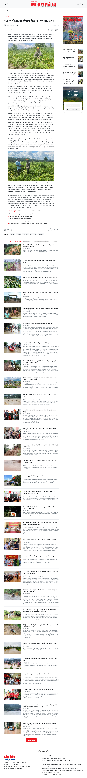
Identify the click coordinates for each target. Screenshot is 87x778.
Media (78, 10)
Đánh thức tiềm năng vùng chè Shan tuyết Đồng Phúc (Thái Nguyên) (69, 81)
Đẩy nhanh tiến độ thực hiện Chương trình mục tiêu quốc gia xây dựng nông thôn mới (40, 523)
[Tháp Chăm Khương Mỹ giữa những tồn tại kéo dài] (80, 51)
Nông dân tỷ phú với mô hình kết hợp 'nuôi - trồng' (21, 216)
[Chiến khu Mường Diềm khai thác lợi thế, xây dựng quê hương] (12, 544)
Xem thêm (31, 740)
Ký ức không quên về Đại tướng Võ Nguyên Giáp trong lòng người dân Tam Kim (40, 572)
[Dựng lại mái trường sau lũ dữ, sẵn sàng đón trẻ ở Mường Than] (12, 297)
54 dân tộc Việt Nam (14, 10)
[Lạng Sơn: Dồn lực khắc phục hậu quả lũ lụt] (12, 347)
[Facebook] (8, 30)
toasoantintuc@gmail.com (51, 768)
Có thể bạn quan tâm (13, 242)
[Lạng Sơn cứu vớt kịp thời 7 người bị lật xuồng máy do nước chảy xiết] (12, 465)
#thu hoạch (25, 234)
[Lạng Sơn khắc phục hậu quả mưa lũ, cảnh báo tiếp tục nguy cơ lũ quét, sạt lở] (12, 728)
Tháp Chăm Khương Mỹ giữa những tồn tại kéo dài (69, 51)
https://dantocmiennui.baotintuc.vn (69, 768)
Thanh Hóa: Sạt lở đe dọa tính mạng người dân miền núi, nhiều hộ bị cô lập (40, 507)
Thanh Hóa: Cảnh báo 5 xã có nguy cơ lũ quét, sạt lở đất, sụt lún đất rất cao (40, 245)
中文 (82, 4)
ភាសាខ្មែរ (77, 4)
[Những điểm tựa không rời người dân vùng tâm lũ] (12, 328)
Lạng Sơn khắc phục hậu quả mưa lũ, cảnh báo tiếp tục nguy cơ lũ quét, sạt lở (39, 724)
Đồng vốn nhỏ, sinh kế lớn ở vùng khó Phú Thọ (37, 674)
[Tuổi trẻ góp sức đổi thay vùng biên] (12, 481)
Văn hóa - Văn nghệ (43, 10)
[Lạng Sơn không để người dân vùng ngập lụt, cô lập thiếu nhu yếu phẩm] (12, 433)
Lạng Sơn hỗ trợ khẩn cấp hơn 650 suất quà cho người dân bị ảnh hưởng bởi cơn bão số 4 (40, 705)
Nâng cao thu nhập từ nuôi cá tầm (68, 58)
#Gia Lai (19, 234)
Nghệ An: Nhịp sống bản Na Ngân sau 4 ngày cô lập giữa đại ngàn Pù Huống (40, 590)
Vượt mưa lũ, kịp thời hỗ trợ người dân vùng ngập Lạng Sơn (40, 659)
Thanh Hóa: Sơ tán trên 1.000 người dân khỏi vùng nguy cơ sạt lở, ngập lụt (41, 309)
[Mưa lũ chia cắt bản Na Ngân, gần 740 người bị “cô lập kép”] (12, 399)
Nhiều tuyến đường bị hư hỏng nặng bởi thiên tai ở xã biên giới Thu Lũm (41, 446)
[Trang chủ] (7, 10)
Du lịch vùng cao (53, 10)
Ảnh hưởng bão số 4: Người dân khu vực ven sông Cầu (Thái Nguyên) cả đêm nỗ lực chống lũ (39, 610)
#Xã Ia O (13, 234)
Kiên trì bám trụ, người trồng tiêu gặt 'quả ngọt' (20, 218)
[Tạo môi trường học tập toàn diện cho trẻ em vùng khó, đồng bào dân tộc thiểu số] (12, 382)
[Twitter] (11, 30)
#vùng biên (40, 234)
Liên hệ (54, 755)
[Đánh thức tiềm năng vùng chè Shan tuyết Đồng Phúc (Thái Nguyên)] (80, 81)
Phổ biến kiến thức (64, 10)
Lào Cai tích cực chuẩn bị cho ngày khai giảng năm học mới (69, 66)
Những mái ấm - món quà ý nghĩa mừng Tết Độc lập (38, 556)
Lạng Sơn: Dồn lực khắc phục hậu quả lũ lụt (36, 343)
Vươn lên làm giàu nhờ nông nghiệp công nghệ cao (21, 221)
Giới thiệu (44, 755)
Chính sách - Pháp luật (26, 10)
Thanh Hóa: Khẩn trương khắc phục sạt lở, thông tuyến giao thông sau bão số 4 (39, 361)
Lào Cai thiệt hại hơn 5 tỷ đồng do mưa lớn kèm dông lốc (40, 277)
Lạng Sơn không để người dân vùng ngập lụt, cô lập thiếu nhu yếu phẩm (40, 429)
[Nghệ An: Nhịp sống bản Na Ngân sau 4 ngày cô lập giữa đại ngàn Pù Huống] (12, 594)
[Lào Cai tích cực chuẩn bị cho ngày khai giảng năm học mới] (80, 66)
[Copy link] (54, 30)
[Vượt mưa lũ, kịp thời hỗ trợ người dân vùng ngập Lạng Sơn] (12, 663)
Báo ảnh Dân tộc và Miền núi (43, 4)
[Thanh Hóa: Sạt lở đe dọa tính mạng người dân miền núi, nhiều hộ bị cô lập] (12, 511)
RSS (59, 755)
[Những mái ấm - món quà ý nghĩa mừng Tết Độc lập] (12, 560)
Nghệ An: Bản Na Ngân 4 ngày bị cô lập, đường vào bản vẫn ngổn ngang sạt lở (41, 625)
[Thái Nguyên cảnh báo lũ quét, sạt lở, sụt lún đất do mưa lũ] (12, 648)
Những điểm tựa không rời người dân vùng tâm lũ (38, 323)
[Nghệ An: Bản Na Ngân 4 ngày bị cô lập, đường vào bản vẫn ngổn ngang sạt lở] (12, 629)
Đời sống (35, 10)
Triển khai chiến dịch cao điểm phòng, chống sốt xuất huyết (39, 261)
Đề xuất (65, 47)
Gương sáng (73, 10)
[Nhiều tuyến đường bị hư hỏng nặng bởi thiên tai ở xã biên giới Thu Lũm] (12, 450)
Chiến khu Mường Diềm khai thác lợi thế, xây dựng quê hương (39, 540)
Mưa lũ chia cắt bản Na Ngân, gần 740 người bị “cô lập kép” (39, 395)
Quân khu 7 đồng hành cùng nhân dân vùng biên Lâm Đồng (39, 411)
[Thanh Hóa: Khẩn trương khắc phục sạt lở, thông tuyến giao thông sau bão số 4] (12, 365)
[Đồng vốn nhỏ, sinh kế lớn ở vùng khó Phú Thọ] (12, 679)
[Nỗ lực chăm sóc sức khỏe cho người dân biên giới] (80, 74)
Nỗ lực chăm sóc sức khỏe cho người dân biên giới (69, 73)
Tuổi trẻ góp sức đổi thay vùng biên (33, 476)
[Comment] (57, 30)
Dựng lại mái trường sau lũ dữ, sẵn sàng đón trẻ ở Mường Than (40, 293)
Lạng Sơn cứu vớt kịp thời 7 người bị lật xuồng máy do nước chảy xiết (39, 461)
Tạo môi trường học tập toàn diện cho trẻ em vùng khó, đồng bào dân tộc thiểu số (39, 378)
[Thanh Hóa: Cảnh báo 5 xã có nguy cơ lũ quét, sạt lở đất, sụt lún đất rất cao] (12, 249)
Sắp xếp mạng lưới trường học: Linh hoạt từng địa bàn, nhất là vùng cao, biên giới (39, 492)
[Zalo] (5, 30)
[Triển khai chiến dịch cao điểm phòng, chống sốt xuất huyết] (12, 265)
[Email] (48, 30)
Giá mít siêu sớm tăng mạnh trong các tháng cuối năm (22, 214)
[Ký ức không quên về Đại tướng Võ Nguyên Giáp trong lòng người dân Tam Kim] (12, 576)
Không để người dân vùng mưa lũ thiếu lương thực (38, 689)
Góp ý (49, 755)
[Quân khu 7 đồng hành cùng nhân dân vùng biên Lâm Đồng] (12, 415)
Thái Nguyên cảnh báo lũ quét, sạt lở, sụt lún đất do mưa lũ (40, 644)
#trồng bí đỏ (33, 234)
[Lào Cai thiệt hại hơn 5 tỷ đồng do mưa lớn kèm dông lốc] (12, 282)
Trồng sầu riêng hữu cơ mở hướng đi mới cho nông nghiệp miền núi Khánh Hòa (28, 223)
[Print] (51, 30)
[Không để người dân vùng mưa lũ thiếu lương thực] (12, 694)
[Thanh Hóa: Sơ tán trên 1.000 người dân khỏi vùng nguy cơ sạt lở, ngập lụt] (12, 313)
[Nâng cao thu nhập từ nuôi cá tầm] (80, 59)
